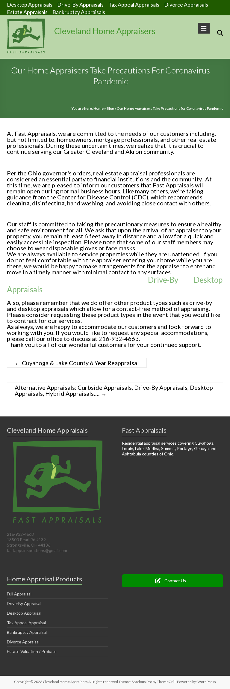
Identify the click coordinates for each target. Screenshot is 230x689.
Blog (110, 108)
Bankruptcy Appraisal (27, 632)
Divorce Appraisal (23, 641)
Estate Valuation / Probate (32, 651)
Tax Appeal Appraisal (26, 622)
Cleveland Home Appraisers (104, 31)
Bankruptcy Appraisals (78, 12)
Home (98, 108)
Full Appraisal (19, 593)
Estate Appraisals (27, 12)
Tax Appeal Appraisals (133, 4)
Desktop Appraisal (24, 613)
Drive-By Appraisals (80, 4)
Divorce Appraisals (186, 4)
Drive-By (163, 280)
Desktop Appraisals (29, 4)
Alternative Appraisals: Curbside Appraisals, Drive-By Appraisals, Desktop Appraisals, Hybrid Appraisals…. (114, 390)
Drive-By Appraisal (24, 603)
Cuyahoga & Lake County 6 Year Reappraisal (77, 362)
